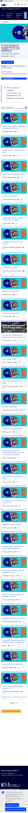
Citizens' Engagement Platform (9, 770)
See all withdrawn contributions (11, 711)
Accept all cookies (12, 805)
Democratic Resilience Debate (10, 15)
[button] (23, 107)
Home (2, 15)
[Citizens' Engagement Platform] (14, 784)
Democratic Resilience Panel (19, 15)
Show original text (7, 62)
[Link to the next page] (25, 703)
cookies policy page (11, 794)
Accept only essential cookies (16, 809)
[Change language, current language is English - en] (18, 4)
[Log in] (15, 4)
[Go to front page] (4, 4)
